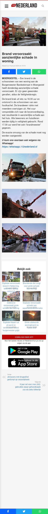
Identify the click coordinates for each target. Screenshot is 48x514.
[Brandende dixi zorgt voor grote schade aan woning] (32, 277)
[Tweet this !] (24, 71)
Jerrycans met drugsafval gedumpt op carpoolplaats (18, 377)
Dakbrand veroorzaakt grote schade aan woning (11, 305)
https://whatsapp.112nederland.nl (19, 146)
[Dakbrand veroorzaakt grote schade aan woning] (11, 296)
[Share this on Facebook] (9, 71)
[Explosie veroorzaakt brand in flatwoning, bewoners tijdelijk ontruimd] (11, 277)
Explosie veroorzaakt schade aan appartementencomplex (33, 305)
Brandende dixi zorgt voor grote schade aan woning (31, 286)
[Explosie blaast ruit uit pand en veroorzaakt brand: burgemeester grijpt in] (11, 316)
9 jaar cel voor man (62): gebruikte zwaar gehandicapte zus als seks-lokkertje (28, 386)
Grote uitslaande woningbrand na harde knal (32, 325)
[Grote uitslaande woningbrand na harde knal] (32, 316)
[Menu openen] (6, 6)
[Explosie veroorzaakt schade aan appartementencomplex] (32, 296)
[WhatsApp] (39, 71)
